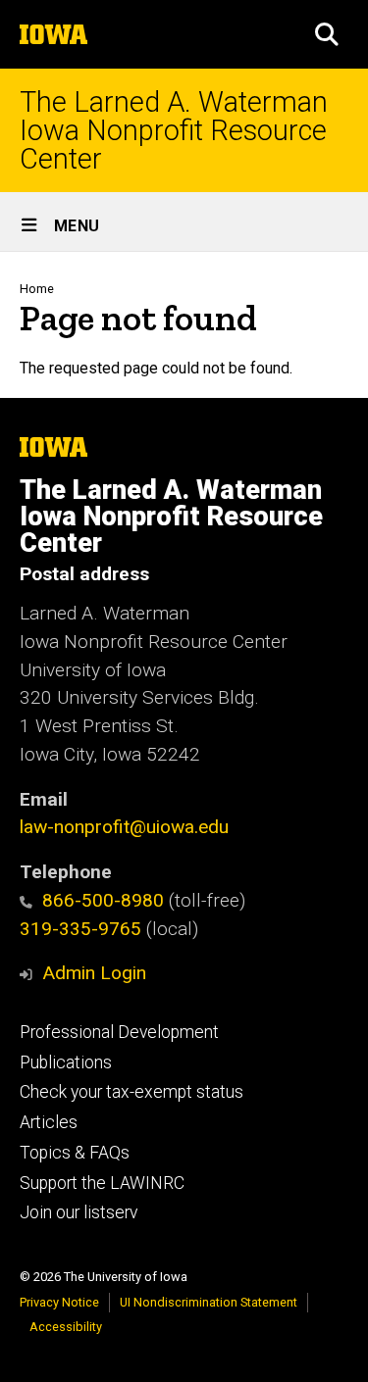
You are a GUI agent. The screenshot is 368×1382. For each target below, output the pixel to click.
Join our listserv (78, 1212)
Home (37, 288)
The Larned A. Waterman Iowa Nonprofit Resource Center (174, 130)
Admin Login (94, 973)
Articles (49, 1122)
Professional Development (119, 1032)
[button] (327, 34)
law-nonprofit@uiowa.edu (124, 826)
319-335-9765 (80, 928)
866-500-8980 (103, 900)
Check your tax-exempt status (131, 1092)
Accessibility (65, 1326)
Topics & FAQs (75, 1152)
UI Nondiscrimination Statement (208, 1302)
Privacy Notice (59, 1302)
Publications (66, 1062)
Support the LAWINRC (102, 1183)
